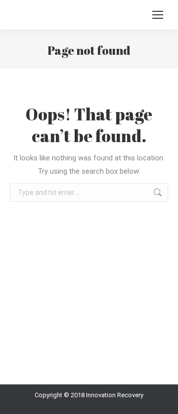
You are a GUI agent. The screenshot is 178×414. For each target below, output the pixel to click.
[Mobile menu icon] (158, 15)
